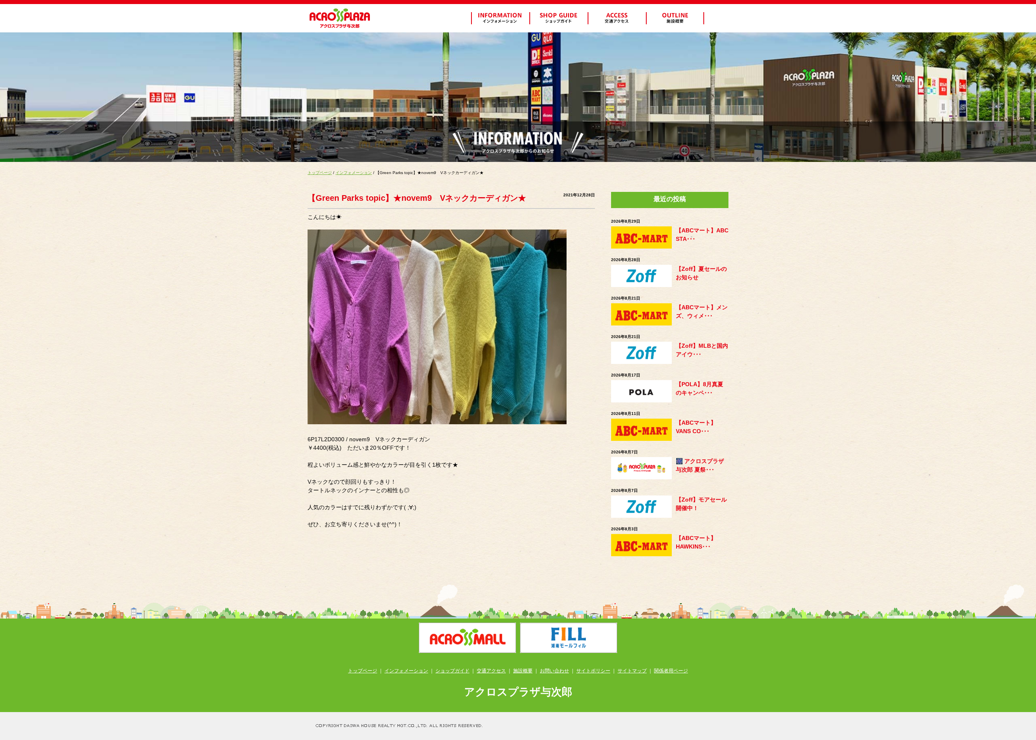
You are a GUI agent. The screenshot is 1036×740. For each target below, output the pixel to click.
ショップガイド (452, 671)
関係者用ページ (671, 671)
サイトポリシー (593, 671)
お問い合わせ (554, 671)
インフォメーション (353, 172)
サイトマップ (632, 671)
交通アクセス (491, 671)
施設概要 (523, 671)
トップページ (320, 172)
